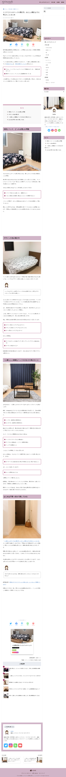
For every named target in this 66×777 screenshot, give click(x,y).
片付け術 (53, 2)
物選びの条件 (38, 660)
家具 (32, 660)
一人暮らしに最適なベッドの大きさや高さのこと (19, 117)
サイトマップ (42, 773)
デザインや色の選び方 (13, 114)
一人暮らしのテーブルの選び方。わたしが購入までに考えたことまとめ (21, 541)
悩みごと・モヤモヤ (50, 82)
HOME (34, 770)
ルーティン (48, 60)
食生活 (47, 67)
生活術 (58, 2)
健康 (47, 72)
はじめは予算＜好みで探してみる (15, 119)
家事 (47, 65)
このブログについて (45, 2)
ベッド (27, 660)
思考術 (62, 2)
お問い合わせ (35, 773)
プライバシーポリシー (26, 773)
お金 (47, 69)
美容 (47, 74)
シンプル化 (48, 62)
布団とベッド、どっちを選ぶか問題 (16, 111)
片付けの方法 (49, 47)
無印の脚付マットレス (20, 64)
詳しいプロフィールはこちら (52, 126)
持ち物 (47, 54)
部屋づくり (38, 657)
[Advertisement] (22, 93)
